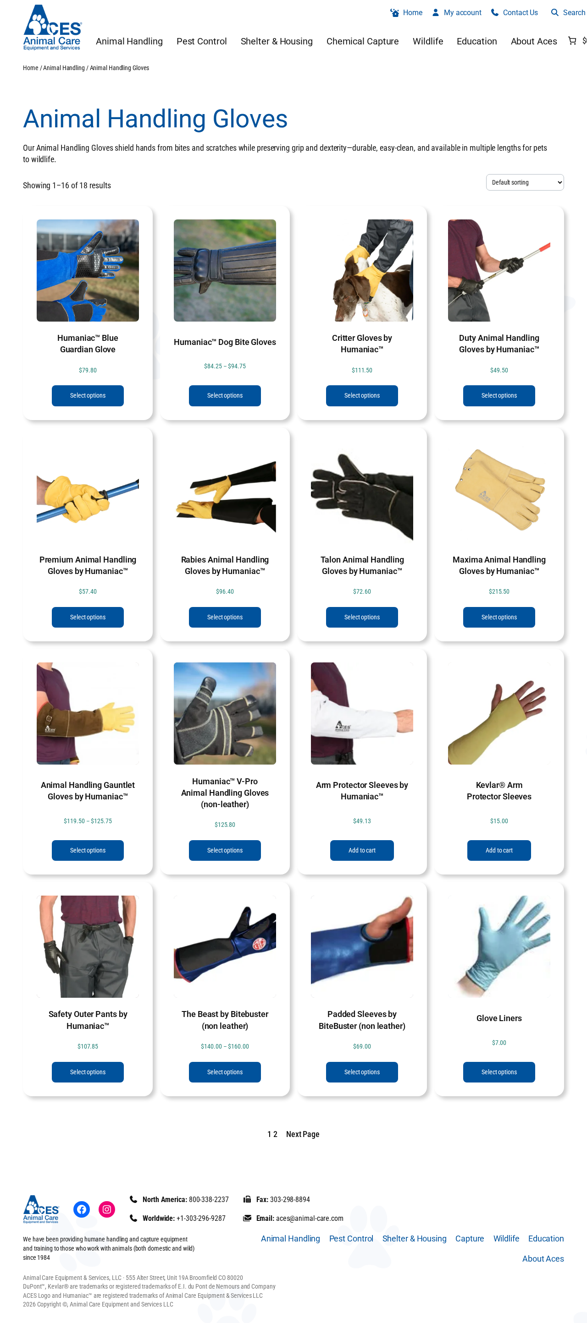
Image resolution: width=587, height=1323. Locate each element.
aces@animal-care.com (309, 1218)
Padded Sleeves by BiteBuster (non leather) (362, 1019)
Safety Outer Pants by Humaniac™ (88, 1019)
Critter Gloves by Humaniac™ (362, 343)
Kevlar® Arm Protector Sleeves (499, 790)
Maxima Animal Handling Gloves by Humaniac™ (499, 565)
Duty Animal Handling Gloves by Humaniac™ (499, 343)
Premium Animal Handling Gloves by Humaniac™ (88, 565)
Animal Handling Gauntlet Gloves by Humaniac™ (88, 790)
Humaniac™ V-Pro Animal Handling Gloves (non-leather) (225, 792)
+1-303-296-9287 (201, 1218)
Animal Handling (64, 67)
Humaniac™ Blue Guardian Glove (87, 343)
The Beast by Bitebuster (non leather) (225, 1019)
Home (31, 67)
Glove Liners (499, 1018)
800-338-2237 (209, 1199)
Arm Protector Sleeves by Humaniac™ (362, 790)
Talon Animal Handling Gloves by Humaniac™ (362, 565)
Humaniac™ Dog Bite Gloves (225, 342)
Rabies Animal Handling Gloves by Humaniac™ (225, 565)
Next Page (303, 1134)
